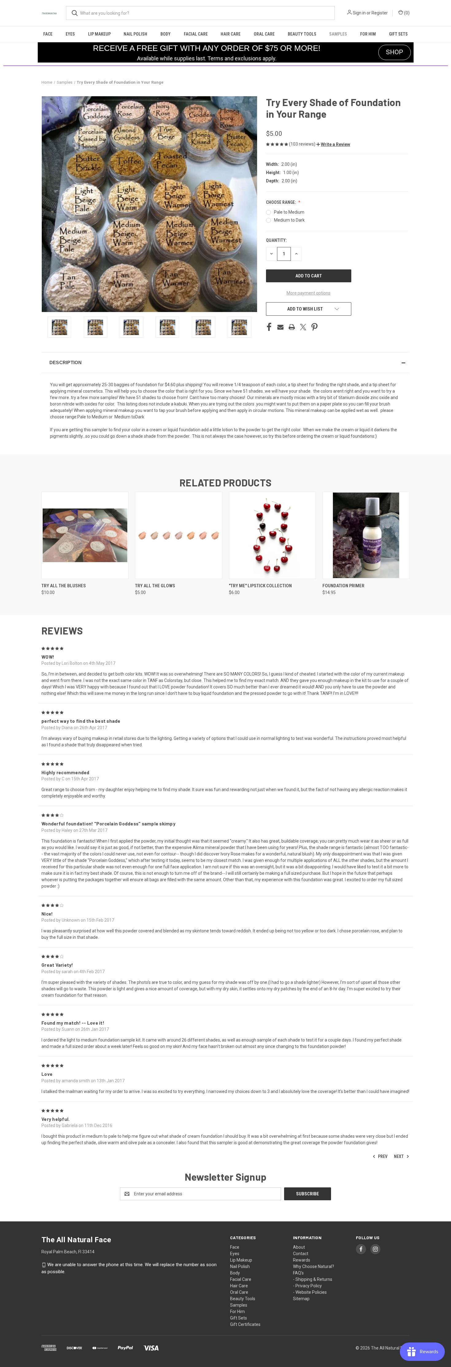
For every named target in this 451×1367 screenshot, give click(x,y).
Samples (338, 34)
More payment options (308, 293)
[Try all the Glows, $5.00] (178, 535)
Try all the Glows (155, 585)
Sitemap (301, 1298)
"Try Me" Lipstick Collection (260, 585)
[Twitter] (303, 327)
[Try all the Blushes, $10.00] (85, 535)
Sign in (359, 12)
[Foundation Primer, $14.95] (366, 535)
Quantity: (276, 240)
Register (380, 12)
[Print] (292, 327)
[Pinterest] (314, 327)
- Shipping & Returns (312, 1279)
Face (47, 34)
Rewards (301, 1260)
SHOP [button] (394, 52)
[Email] (280, 327)
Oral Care (264, 34)
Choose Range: (281, 202)
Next (399, 1156)
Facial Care (196, 34)
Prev (382, 1156)
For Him (368, 34)
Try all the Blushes (63, 585)
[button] (333, 144)
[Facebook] (269, 327)
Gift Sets (398, 34)
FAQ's (298, 1272)
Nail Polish (135, 34)
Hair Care (231, 34)
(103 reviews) (302, 144)
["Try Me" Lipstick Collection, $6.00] (272, 535)
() (406, 12)
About (299, 1247)
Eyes (70, 34)
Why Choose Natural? (313, 1266)
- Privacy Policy (307, 1285)
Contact (300, 1253)
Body (165, 34)
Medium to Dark (289, 220)
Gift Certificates (245, 1324)
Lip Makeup (99, 34)
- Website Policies (310, 1292)
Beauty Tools (302, 34)
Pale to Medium (289, 212)
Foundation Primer (343, 585)
